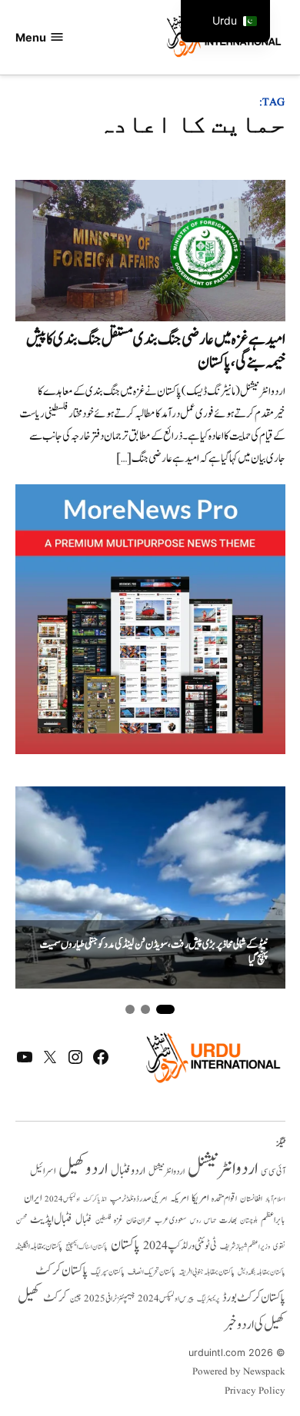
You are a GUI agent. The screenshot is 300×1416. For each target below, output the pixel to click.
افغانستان (251, 1199)
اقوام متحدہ (224, 1198)
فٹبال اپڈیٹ (51, 1219)
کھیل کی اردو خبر (254, 1324)
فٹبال (83, 1220)
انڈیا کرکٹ (95, 1199)
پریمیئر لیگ (208, 1299)
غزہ (118, 1220)
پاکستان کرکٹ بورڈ (253, 1298)
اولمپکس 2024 (62, 1199)
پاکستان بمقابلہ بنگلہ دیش (261, 1272)
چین (75, 1299)
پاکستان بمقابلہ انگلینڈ (38, 1247)
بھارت (228, 1220)
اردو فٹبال (128, 1171)
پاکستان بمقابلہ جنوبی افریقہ (206, 1272)
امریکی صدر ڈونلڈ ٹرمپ (138, 1199)
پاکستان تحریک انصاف (151, 1271)
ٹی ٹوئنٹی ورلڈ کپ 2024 (180, 1246)
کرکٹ (55, 1297)
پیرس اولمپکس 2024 (166, 1298)
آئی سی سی (273, 1171)
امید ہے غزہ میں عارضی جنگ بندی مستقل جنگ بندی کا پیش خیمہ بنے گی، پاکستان (155, 351)
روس (195, 1221)
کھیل (29, 1297)
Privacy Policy (255, 1391)
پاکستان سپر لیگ (108, 1272)
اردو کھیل (83, 1169)
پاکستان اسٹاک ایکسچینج (86, 1247)
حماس (210, 1220)
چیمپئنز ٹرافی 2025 (109, 1299)
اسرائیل (42, 1171)
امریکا (200, 1198)
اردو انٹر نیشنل (166, 1172)
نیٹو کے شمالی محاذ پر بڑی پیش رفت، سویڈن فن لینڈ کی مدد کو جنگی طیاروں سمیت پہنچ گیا (154, 953)
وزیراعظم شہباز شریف (245, 1247)
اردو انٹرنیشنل (223, 1169)
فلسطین (103, 1220)
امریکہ (179, 1198)
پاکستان (125, 1245)
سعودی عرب (171, 1220)
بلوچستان (249, 1221)
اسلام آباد (275, 1199)
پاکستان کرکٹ (61, 1270)
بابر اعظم (273, 1220)
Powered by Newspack (238, 1372)
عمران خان (139, 1220)
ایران (33, 1198)
